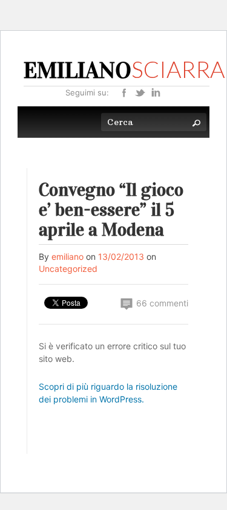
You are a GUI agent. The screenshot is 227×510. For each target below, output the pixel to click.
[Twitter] (139, 91)
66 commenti (161, 303)
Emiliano (124, 70)
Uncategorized (68, 268)
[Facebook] (124, 91)
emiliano (67, 256)
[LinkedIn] (155, 91)
